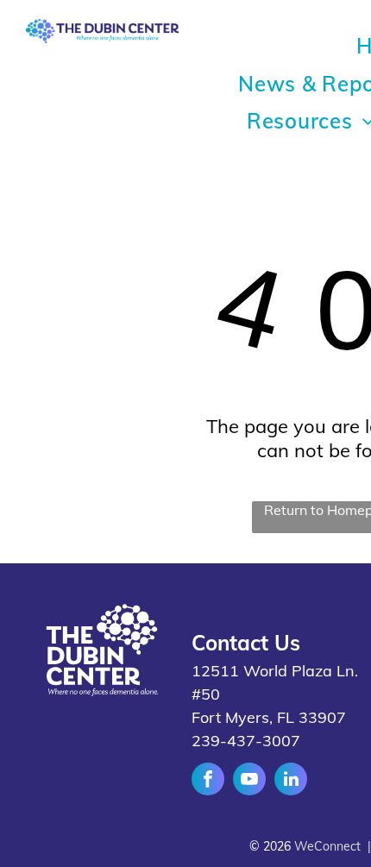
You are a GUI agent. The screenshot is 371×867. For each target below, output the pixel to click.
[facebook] (208, 781)
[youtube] (249, 781)
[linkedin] (290, 781)
